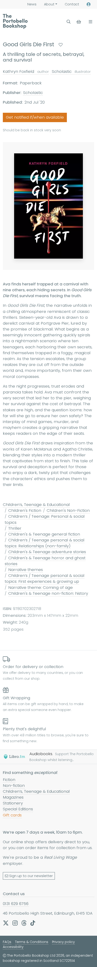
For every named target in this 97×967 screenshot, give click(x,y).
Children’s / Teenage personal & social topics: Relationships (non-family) (44, 543)
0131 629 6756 (15, 903)
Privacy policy (63, 942)
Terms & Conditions (31, 942)
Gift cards (12, 815)
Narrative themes (25, 569)
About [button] (49, 4)
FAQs (7, 942)
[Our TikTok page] (32, 923)
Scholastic (71, 71)
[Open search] (69, 21)
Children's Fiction (24, 510)
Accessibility (13, 946)
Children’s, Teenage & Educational (36, 504)
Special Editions (18, 809)
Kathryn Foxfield (26, 71)
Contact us (14, 894)
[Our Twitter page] (6, 923)
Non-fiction (14, 785)
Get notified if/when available (35, 117)
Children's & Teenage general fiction (44, 534)
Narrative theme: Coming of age (40, 587)
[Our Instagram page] (15, 923)
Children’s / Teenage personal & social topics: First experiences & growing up (44, 578)
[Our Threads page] (24, 923)
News (31, 4)
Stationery (13, 803)
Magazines (13, 797)
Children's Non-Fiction (68, 510)
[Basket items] (79, 21)
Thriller (14, 528)
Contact (72, 4)
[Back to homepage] (15, 21)
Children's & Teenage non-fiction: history (48, 593)
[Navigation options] (89, 21)
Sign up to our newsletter (31, 876)
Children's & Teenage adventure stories (47, 552)
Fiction (9, 779)
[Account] (88, 4)
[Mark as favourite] (61, 44)
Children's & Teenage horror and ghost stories (45, 561)
